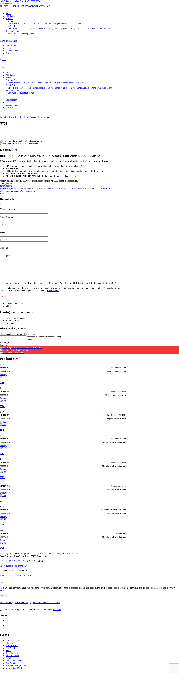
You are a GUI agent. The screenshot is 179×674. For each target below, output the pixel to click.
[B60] (3, 424)
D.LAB (9, 48)
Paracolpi (79, 23)
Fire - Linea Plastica (16, 28)
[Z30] (3, 519)
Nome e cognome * (8, 209)
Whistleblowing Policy (16, 665)
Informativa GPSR (14, 668)
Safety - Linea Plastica (57, 28)
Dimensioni (30, 334)
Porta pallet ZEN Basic (97, 188)
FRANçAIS (18, 6)
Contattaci (10, 53)
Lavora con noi (12, 50)
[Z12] (3, 448)
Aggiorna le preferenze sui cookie (45, 602)
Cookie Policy (21, 602)
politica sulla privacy (49, 283)
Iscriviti (4, 595)
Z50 (2, 193)
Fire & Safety (11, 26)
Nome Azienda (6, 217)
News (8, 650)
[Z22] (3, 472)
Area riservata (6, 4)
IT (1, 6)
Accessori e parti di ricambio (13, 188)
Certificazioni (11, 45)
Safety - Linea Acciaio (79, 28)
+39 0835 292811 (35, 1)
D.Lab (8, 658)
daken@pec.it (20, 1)
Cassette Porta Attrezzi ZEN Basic (61, 188)
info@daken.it (6, 1)
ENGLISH (8, 6)
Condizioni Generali (14, 660)
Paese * (3, 232)
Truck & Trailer (12, 21)
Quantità (29, 339)
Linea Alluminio (43, 23)
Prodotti (9, 18)
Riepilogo (4, 342)
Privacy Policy (53, 290)
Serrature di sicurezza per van (20, 34)
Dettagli (3, 374)
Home (8, 13)
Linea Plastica (13, 23)
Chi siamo (10, 16)
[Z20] (3, 401)
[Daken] (8, 41)
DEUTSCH (37, 6)
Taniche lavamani (28, 191)
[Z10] (3, 377)
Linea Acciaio (28, 23)
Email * (3, 240)
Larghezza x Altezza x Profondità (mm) (43, 337)
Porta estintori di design (101, 28)
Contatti (3, 60)
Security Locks (12, 31)
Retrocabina (43, 117)
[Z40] (3, 542)
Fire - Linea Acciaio (36, 28)
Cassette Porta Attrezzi (36, 188)
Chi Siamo (10, 643)
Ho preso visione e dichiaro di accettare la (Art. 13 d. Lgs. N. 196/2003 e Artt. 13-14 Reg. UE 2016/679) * (59, 283)
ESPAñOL (27, 6)
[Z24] (3, 495)
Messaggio (5, 255)
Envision (57, 609)
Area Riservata (12, 655)
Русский (46, 6)
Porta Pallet (81, 188)
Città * (3, 224)
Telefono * (5, 248)
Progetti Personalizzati (63, 23)
